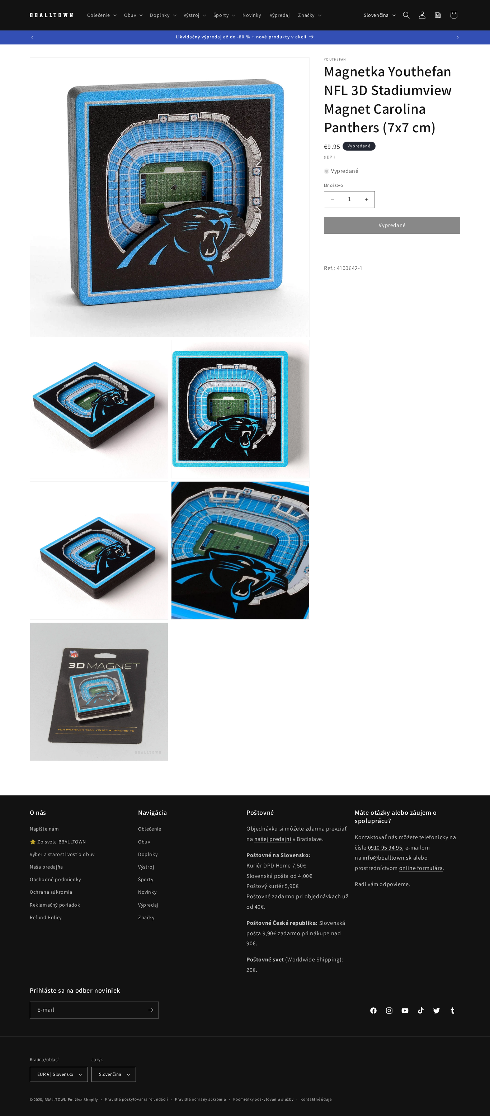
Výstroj (146, 867)
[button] (101, 15)
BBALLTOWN (55, 1099)
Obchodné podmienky (55, 879)
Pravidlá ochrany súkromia (200, 1099)
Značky (146, 917)
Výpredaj (148, 905)
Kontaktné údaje (316, 1099)
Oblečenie (149, 829)
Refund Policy (46, 917)
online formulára (421, 868)
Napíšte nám (44, 829)
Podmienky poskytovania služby (263, 1099)
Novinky (147, 892)
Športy (146, 879)
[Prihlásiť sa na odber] (151, 1010)
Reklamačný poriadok (55, 905)
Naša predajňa (46, 867)
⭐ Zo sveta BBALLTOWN (58, 841)
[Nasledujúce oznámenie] (458, 37)
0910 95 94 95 (385, 847)
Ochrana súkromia (51, 892)
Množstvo (333, 185)
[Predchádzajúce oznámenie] (32, 37)
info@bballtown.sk (387, 857)
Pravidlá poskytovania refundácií (136, 1099)
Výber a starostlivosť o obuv (62, 854)
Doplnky (147, 854)
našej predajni (272, 839)
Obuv (144, 841)
